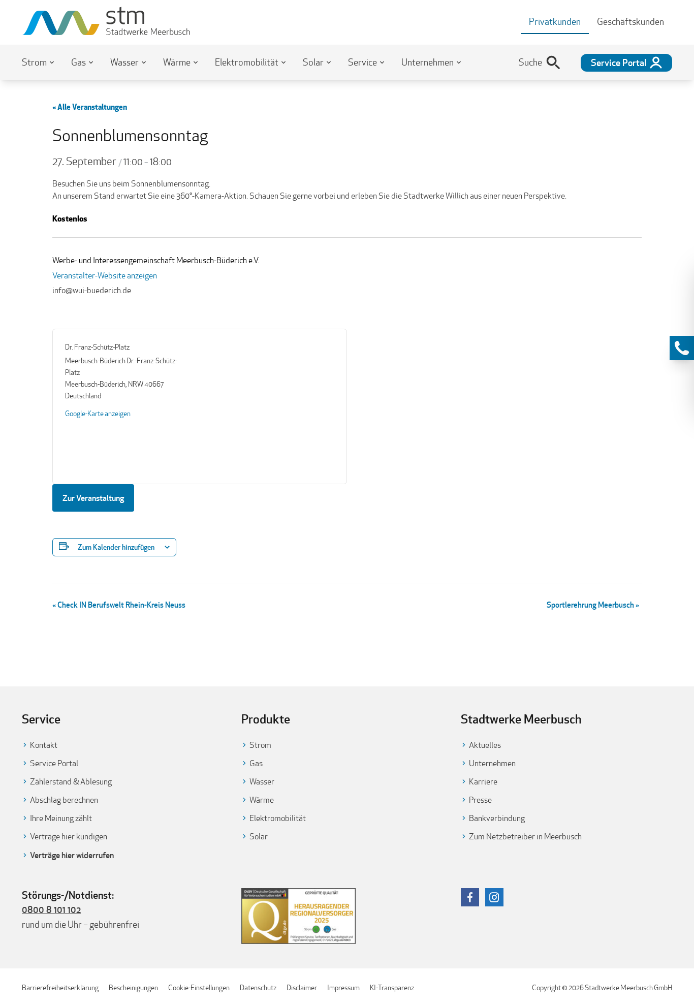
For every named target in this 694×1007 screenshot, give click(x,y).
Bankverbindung (497, 818)
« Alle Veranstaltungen (89, 107)
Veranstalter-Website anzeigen (104, 275)
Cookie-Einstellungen (199, 987)
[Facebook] (470, 897)
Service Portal (54, 763)
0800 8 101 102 (51, 909)
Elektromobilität (246, 62)
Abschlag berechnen (64, 800)
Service (362, 62)
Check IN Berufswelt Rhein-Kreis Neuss (118, 605)
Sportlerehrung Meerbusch (593, 605)
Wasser (124, 62)
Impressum (343, 987)
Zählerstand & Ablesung (71, 781)
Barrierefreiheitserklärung (60, 987)
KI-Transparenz (392, 987)
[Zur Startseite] (106, 22)
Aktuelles (485, 745)
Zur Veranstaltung (93, 498)
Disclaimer (302, 987)
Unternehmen (427, 62)
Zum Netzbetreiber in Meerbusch (525, 836)
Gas (78, 62)
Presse (480, 800)
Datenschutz (258, 987)
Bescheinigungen (133, 987)
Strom (34, 62)
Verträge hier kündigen (68, 836)
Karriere (483, 781)
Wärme (177, 62)
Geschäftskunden (630, 21)
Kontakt (43, 745)
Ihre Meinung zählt (61, 818)
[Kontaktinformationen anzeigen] (682, 348)
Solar (313, 62)
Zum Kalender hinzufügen (116, 547)
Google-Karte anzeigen (98, 413)
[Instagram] (494, 897)
